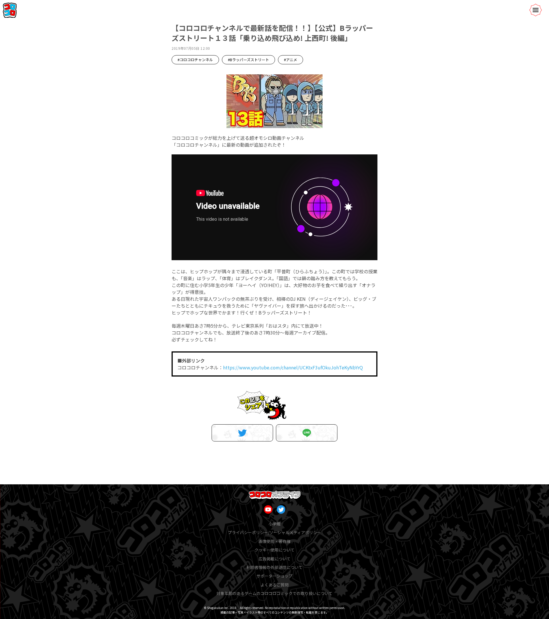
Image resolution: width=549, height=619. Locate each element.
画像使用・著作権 (274, 541)
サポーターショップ (274, 576)
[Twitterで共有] (242, 432)
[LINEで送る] (306, 432)
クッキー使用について (274, 550)
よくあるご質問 (274, 585)
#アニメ (290, 59)
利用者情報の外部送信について (274, 567)
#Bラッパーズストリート (248, 59)
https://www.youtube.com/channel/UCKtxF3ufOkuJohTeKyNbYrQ (293, 367)
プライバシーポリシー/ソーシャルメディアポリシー (274, 532)
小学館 (274, 524)
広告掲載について (274, 559)
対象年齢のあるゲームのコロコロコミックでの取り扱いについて (274, 593)
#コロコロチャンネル (195, 59)
